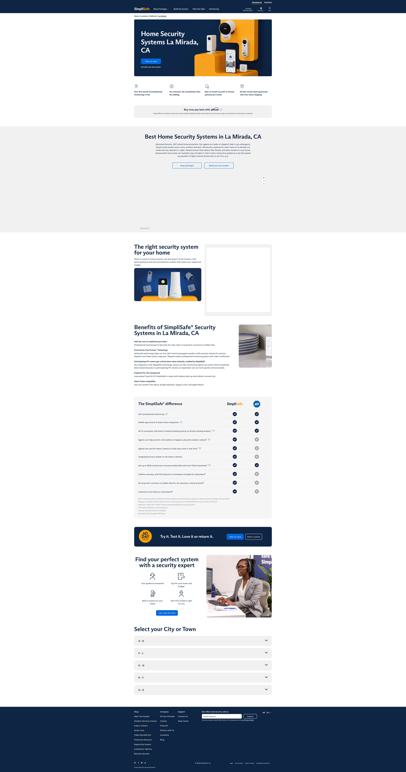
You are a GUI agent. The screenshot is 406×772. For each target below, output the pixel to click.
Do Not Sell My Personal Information (144, 767)
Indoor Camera (141, 725)
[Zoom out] (263, 180)
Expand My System (142, 744)
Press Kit (164, 725)
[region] (203, 202)
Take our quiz (235, 537)
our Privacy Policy (247, 720)
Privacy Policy (239, 763)
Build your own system (219, 165)
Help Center (183, 721)
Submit (250, 716)
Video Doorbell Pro (142, 735)
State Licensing (249, 763)
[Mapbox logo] (145, 228)
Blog (162, 739)
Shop (136, 711)
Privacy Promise (167, 716)
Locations (164, 735)
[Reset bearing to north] (263, 183)
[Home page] (142, 9)
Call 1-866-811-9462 (167, 613)
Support (181, 711)
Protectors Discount (143, 739)
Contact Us (183, 716)
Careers (163, 721)
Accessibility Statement (263, 763)
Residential (257, 2)
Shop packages (187, 165)
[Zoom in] (263, 177)
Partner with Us (167, 730)
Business (268, 2)
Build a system (253, 537)
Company (164, 711)
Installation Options (143, 749)
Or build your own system (151, 67)
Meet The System (141, 716)
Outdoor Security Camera (145, 721)
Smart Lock (139, 730)
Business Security (141, 753)
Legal (231, 763)
